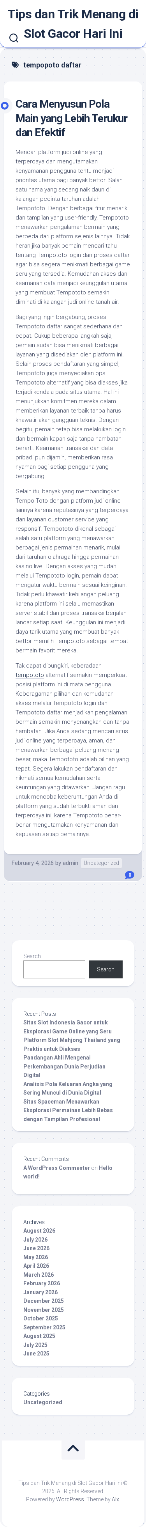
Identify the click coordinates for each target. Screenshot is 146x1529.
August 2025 (39, 1336)
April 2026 (36, 1266)
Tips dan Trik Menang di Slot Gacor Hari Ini (73, 24)
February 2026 (41, 1283)
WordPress (70, 1499)
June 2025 (36, 1353)
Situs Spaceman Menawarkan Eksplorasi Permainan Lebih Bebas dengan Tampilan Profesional (68, 1110)
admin (70, 862)
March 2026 (38, 1275)
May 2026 (35, 1257)
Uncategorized (101, 863)
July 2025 (35, 1345)
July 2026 (35, 1240)
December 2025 (43, 1301)
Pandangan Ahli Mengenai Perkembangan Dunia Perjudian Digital (64, 1066)
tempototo (30, 675)
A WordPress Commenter (56, 1168)
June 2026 (36, 1248)
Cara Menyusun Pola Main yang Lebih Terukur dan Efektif (71, 118)
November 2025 (43, 1310)
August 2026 (39, 1231)
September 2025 (44, 1327)
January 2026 (40, 1292)
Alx (115, 1499)
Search (32, 956)
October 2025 (40, 1318)
